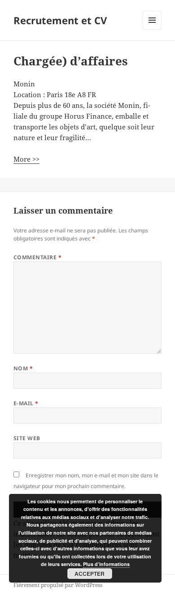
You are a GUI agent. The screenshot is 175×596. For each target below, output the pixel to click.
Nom (23, 368)
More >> (26, 158)
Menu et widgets (152, 29)
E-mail (26, 403)
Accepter (89, 574)
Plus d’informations (106, 564)
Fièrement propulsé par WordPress (57, 585)
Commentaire (37, 257)
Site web (26, 438)
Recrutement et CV (60, 20)
